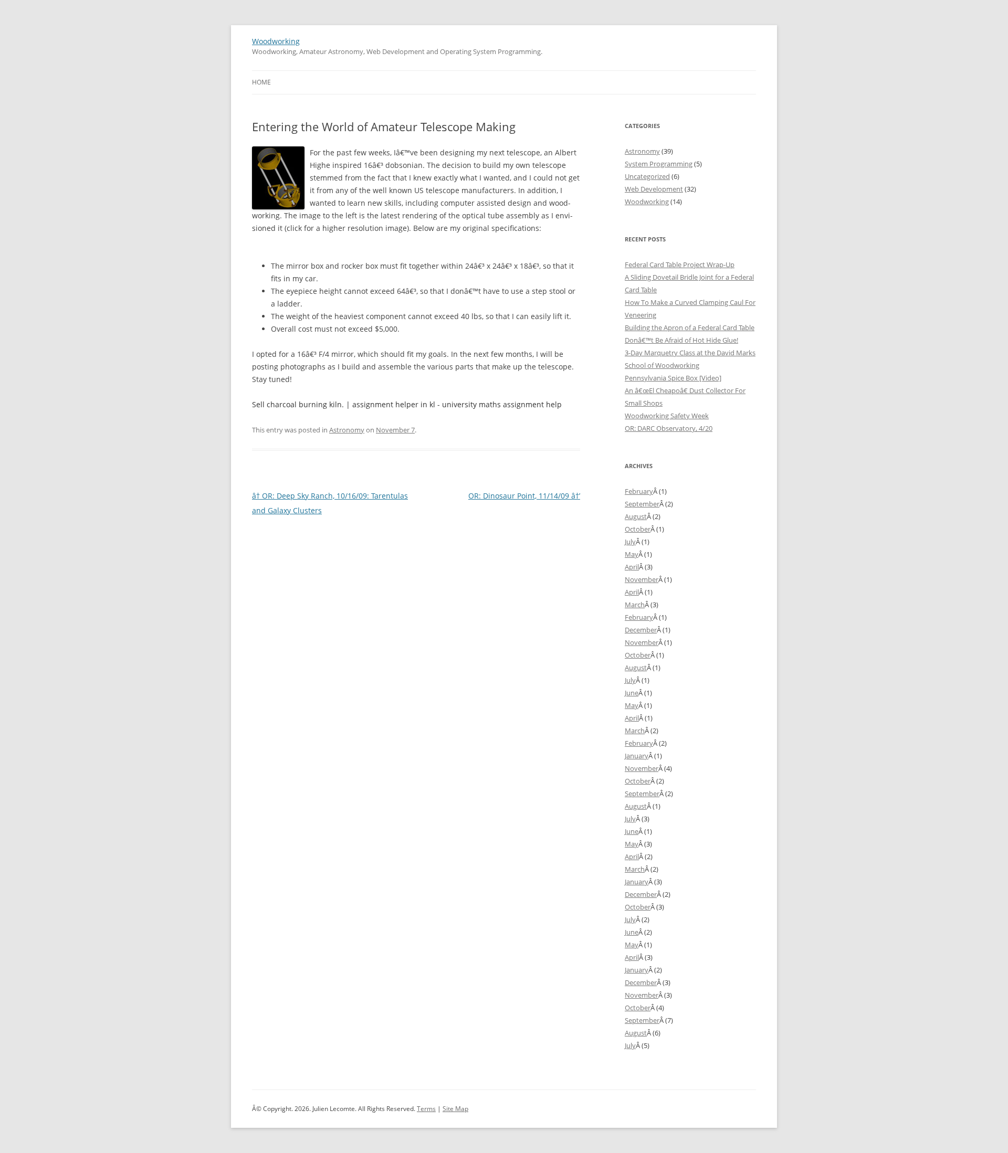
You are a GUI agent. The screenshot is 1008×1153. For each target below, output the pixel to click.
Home (261, 82)
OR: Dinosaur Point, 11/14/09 (524, 496)
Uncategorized (647, 176)
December (641, 629)
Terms (426, 1108)
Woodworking (276, 41)
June (631, 692)
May (631, 554)
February (639, 491)
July (630, 541)
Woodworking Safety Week (667, 415)
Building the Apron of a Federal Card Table (689, 327)
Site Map (455, 1108)
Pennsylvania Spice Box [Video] (673, 378)
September (642, 504)
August (636, 516)
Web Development (654, 189)
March (635, 604)
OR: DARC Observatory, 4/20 (668, 428)
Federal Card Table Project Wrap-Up (679, 264)
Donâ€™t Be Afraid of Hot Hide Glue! (681, 340)
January (636, 755)
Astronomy (346, 430)
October (637, 529)
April (632, 567)
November (641, 579)
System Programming (658, 163)
